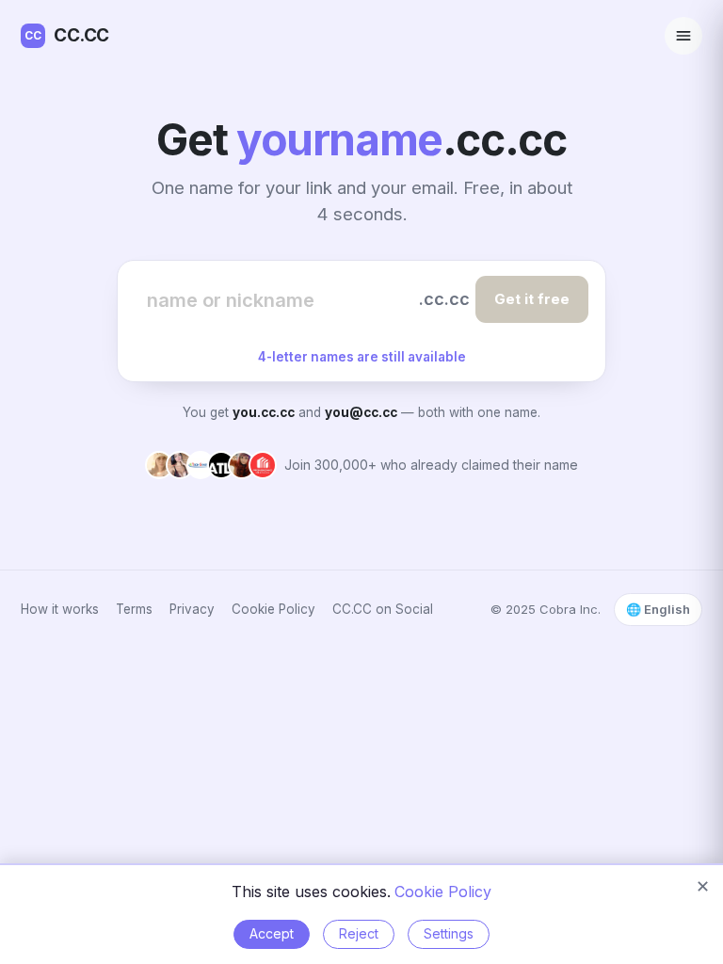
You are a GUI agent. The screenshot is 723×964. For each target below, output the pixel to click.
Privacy (192, 609)
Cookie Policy (273, 609)
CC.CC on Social (382, 609)
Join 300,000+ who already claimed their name (431, 465)
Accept (271, 933)
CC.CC (66, 35)
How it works (60, 609)
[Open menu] (683, 36)
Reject (358, 933)
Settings (449, 933)
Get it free (532, 299)
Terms (134, 609)
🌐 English (658, 609)
